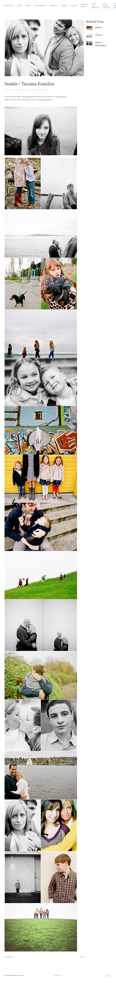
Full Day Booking (96, 5)
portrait (44, 90)
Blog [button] (19, 5)
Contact (54, 5)
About (28, 5)
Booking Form (84, 5)
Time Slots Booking (107, 5)
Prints (64, 5)
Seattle (98, 27)
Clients (73, 5)
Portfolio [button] (9, 5)
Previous (9, 957)
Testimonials (40, 5)
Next (81, 957)
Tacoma (99, 35)
